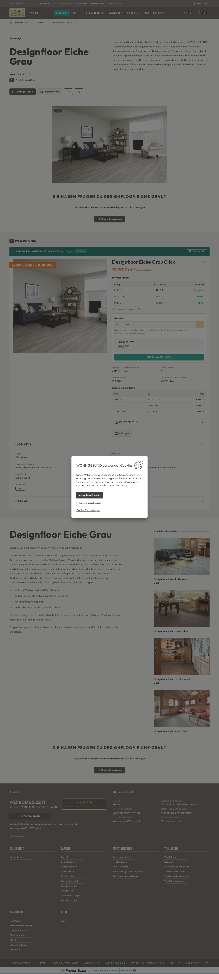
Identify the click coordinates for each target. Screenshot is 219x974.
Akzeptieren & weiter (90, 495)
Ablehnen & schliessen (90, 502)
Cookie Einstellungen (88, 510)
